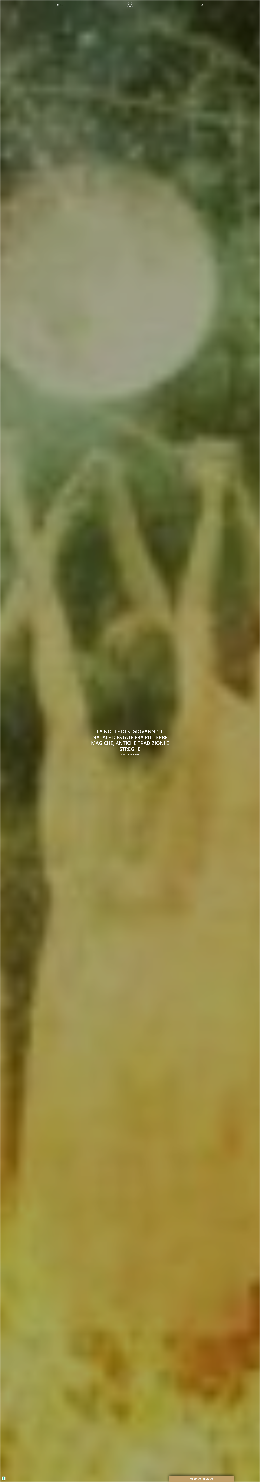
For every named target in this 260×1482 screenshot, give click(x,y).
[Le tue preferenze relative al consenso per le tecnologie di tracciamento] (3, 1478)
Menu (61, 5)
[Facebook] (3, 736)
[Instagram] (3, 746)
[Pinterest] (3, 741)
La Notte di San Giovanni (130, 754)
